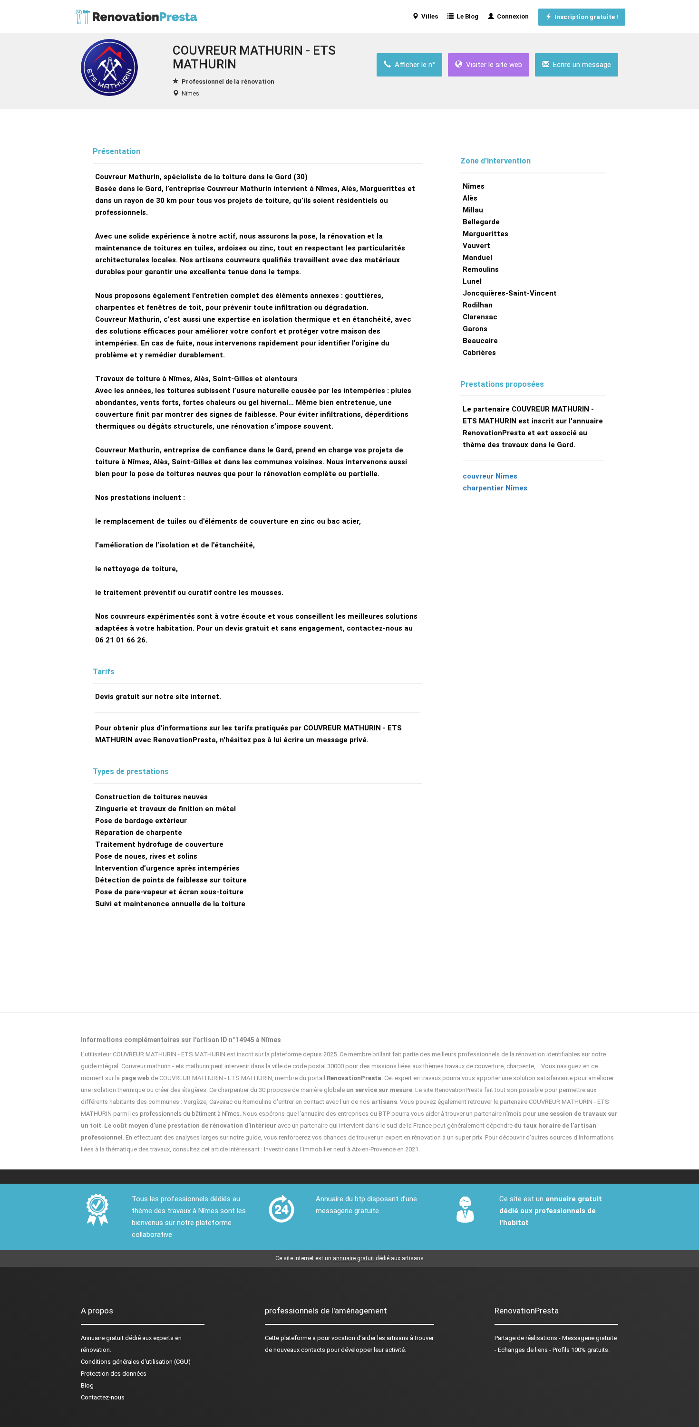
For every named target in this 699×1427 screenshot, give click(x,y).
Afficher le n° (413, 64)
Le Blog (466, 16)
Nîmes (190, 93)
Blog (87, 1385)
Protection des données (113, 1373)
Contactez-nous (103, 1397)
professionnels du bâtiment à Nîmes (190, 1113)
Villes (428, 16)
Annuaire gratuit (102, 1337)
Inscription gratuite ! (585, 16)
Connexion (511, 16)
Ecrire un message (580, 64)
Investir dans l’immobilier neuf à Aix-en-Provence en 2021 (341, 1149)
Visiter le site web (492, 64)
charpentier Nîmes (495, 488)
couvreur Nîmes (490, 476)
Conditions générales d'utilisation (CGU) (136, 1361)
